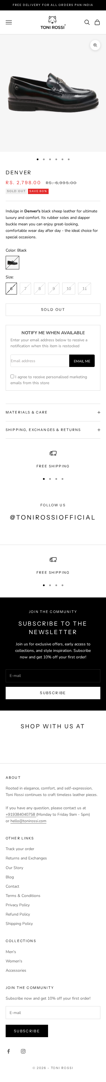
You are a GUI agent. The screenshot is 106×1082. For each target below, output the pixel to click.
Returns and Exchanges (26, 858)
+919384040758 (21, 814)
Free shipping (53, 572)
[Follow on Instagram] (23, 1051)
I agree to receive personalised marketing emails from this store (48, 380)
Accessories (16, 970)
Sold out (53, 309)
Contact (12, 886)
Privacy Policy (18, 905)
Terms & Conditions (23, 895)
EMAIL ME (82, 361)
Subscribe (53, 692)
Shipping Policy (19, 923)
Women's (14, 961)
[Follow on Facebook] (8, 1051)
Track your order (20, 849)
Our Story (14, 867)
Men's (11, 952)
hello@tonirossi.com (28, 821)
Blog (10, 877)
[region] (53, 459)
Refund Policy (18, 914)
